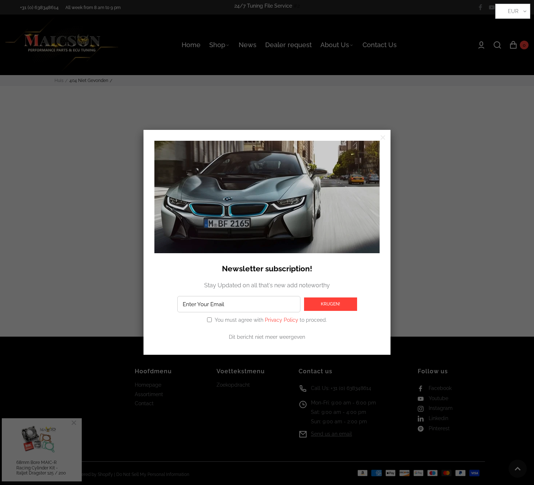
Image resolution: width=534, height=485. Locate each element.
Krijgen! (330, 304)
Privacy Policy (281, 320)
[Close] (383, 137)
